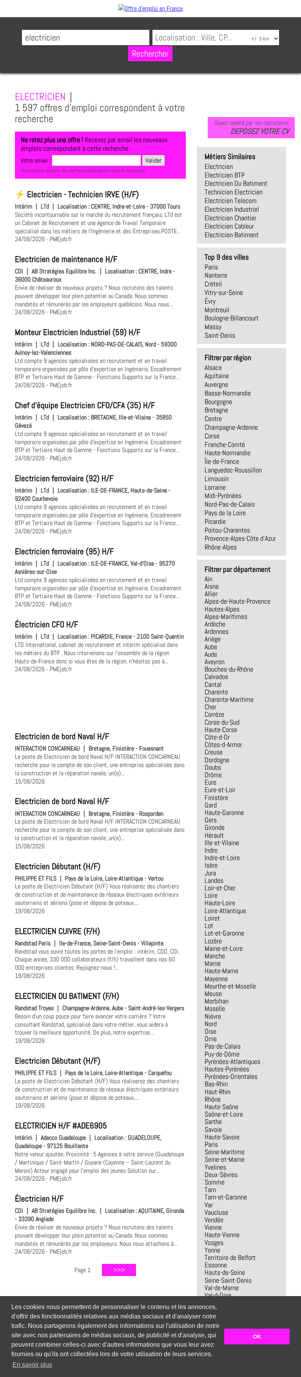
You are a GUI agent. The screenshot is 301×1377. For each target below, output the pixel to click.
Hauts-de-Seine (225, 1272)
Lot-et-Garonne (224, 933)
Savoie (213, 1129)
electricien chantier (230, 218)
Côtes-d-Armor (223, 744)
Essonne (216, 1265)
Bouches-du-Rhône (229, 669)
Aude (211, 654)
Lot (209, 925)
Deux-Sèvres (221, 1174)
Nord (211, 1024)
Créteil (213, 284)
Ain (208, 579)
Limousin (216, 478)
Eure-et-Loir (220, 790)
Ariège (213, 639)
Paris (211, 267)
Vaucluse (216, 1212)
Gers (211, 820)
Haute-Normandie (227, 453)
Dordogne (217, 760)
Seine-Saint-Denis (228, 1280)
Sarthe (213, 1121)
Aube (211, 647)
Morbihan (216, 1001)
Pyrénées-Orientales (231, 1076)
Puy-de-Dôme (222, 1054)
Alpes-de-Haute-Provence (237, 601)
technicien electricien (234, 192)
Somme (215, 1182)
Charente (216, 692)
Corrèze (214, 714)
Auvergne (216, 384)
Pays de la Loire (225, 513)
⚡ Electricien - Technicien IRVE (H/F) (77, 194)
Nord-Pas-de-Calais (230, 504)
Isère (211, 865)
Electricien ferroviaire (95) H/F (64, 551)
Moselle (215, 1008)
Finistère (216, 797)
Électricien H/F (39, 1199)
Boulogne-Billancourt (232, 318)
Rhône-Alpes (221, 547)
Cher (210, 707)
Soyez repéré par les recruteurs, (251, 127)
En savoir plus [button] (32, 1364)
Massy (213, 326)
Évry (210, 301)
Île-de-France (222, 461)
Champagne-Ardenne (231, 427)
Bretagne (216, 410)
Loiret (212, 918)
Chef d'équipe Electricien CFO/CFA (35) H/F (85, 405)
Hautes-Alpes (222, 609)
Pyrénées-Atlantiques (232, 1061)
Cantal (213, 684)
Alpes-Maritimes (226, 616)
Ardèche (215, 624)
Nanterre (216, 275)
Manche (215, 956)
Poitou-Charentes (227, 530)
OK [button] (257, 1336)
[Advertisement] (100, 701)
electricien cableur (229, 226)
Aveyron (215, 661)
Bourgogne (218, 401)
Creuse (214, 752)
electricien (219, 166)
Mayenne (216, 978)
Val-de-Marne (222, 1288)
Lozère (213, 941)
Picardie (215, 521)
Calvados (216, 676)
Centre (213, 418)
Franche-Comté (225, 444)
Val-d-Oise (218, 1295)
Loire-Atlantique (225, 910)
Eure (210, 782)
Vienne (213, 1227)
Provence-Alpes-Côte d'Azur (240, 538)
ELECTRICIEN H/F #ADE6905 (61, 1126)
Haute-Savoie (222, 1137)
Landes (214, 880)
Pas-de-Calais (223, 1046)
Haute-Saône (221, 1106)
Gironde (215, 827)
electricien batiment (232, 235)
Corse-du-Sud (222, 722)
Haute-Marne (221, 971)
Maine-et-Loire (224, 948)
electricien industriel (232, 209)
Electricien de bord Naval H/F (62, 736)
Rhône (213, 1099)
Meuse (213, 993)
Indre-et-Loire (222, 857)
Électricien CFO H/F (46, 624)
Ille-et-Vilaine (222, 843)
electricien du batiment (236, 183)
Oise (210, 1031)
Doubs (213, 767)
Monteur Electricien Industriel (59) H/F (77, 332)
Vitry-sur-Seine (224, 292)
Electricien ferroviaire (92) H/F (64, 478)
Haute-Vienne (222, 1235)
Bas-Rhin (216, 1084)
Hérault (214, 835)
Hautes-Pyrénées (227, 1069)
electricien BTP (225, 175)
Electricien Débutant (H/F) (57, 866)
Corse (212, 436)
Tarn (210, 1189)
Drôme (213, 775)
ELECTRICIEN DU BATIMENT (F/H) (67, 996)
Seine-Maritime (225, 1152)
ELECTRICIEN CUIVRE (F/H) (57, 931)
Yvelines (215, 1167)
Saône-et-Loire (224, 1114)
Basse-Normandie (228, 393)
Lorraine (215, 487)
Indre (211, 850)
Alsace (213, 367)
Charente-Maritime (229, 699)
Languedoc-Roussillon (233, 470)
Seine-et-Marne (225, 1159)
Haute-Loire (220, 903)
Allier (211, 594)
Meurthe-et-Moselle (230, 986)
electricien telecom (231, 200)
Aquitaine (217, 376)
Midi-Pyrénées (223, 495)
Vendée (214, 1220)
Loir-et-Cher (220, 888)
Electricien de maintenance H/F (66, 259)
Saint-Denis (220, 335)
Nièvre (213, 1016)
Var (209, 1205)
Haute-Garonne (224, 812)
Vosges (214, 1242)
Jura (210, 873)
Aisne (212, 586)
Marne (213, 963)
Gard (211, 805)
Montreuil (217, 310)
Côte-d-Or (217, 737)
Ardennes (216, 631)
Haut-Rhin (217, 1092)
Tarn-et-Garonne (226, 1197)
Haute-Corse (221, 729)
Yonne (212, 1250)
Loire (211, 895)
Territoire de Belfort (230, 1257)
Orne (211, 1039)
